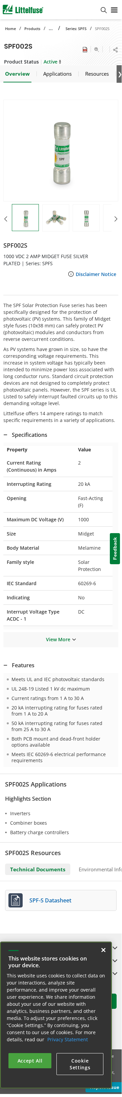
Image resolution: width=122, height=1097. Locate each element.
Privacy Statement (67, 1039)
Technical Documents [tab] (37, 869)
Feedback (115, 549)
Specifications (29, 435)
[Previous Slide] (5, 219)
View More (58, 639)
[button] (61, 150)
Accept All (30, 1060)
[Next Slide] (116, 219)
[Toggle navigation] (114, 9)
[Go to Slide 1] (25, 217)
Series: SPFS (76, 28)
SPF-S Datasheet (50, 900)
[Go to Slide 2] (55, 217)
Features (23, 665)
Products (32, 28)
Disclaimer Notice (96, 274)
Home (10, 28)
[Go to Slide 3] (86, 217)
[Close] (103, 950)
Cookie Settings (80, 1064)
